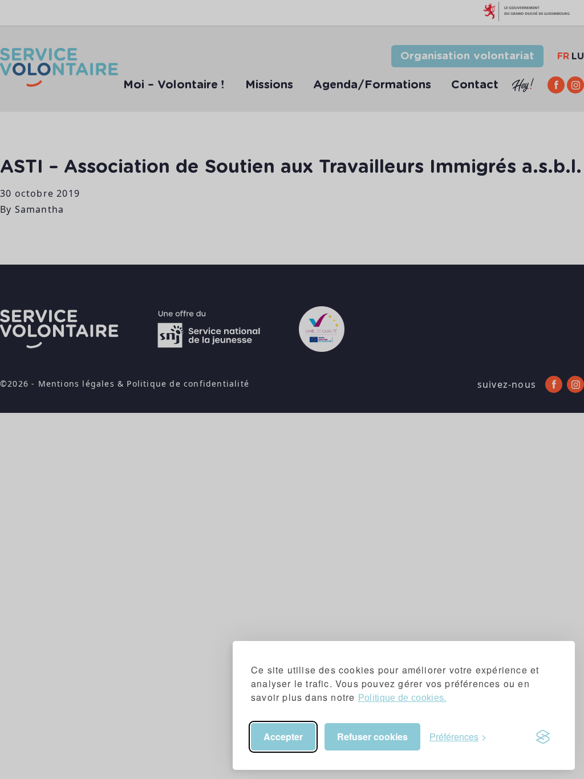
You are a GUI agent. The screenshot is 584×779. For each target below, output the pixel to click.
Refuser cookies (372, 736)
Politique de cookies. (402, 698)
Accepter (283, 736)
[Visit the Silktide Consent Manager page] (543, 736)
